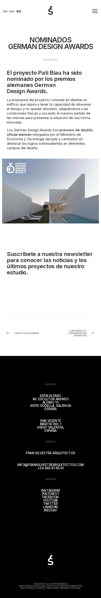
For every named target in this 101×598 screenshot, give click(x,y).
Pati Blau (49, 72)
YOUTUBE (50, 500)
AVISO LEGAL (39, 586)
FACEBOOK (50, 497)
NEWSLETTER (76, 586)
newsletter (77, 254)
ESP (5, 11)
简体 (18, 11)
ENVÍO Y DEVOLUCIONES (32, 588)
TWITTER (50, 504)
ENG (11, 11)
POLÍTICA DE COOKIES (57, 586)
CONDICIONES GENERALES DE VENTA (63, 588)
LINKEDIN (50, 507)
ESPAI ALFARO (25, 586)
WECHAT (50, 510)
